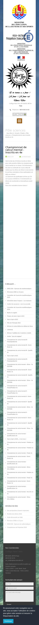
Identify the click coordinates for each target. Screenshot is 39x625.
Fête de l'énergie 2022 (14, 323)
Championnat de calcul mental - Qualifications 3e (16, 487)
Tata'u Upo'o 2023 (12, 319)
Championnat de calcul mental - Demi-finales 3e (18, 482)
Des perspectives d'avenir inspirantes (18, 510)
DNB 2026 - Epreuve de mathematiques (19, 288)
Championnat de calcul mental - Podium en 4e (20, 448)
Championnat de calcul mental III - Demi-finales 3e (19, 370)
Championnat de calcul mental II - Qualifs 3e (19, 424)
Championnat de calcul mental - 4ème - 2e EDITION (20, 408)
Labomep (10, 329)
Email (17, 114)
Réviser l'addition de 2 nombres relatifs (19, 333)
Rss (21, 114)
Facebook (14, 114)
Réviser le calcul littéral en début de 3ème (20, 326)
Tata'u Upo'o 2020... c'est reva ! (16, 439)
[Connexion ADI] (25, 114)
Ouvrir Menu (19, 120)
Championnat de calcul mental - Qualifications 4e (16, 462)
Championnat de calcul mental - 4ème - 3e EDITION (20, 365)
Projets (22, 133)
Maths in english (12, 313)
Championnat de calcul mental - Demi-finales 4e (18, 457)
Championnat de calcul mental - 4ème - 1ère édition (19, 468)
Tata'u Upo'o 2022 (12, 355)
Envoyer (9, 604)
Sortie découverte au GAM (15, 517)
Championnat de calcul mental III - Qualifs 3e (19, 376)
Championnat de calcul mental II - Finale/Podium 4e (17, 392)
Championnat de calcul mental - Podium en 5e (20, 443)
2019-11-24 (10, 156)
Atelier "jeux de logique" (14, 336)
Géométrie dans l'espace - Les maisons (19, 300)
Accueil (17, 133)
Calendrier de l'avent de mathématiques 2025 (19, 296)
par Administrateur (26, 156)
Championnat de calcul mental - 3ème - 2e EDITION (20, 429)
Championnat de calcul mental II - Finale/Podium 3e (17, 413)
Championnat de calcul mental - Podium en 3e (20, 473)
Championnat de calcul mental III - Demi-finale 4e (19, 346)
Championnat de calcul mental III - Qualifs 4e (19, 351)
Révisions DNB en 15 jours (15, 292)
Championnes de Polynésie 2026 (17, 527)
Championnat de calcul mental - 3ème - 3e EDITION (20, 381)
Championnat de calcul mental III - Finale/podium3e (17, 360)
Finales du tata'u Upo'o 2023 (15, 316)
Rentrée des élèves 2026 (14, 514)
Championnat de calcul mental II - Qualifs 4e (19, 402)
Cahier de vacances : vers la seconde (18, 304)
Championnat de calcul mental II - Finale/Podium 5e (17, 386)
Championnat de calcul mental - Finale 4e (19, 453)
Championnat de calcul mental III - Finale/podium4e (17, 340)
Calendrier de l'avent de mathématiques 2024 (19, 308)
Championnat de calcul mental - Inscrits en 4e (16, 149)
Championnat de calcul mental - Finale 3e (19, 478)
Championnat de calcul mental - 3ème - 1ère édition (19, 498)
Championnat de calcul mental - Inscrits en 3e (20, 492)
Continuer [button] (8, 621)
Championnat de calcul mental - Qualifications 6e (16, 434)
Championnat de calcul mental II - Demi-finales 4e (19, 397)
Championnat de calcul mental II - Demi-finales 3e (19, 418)
